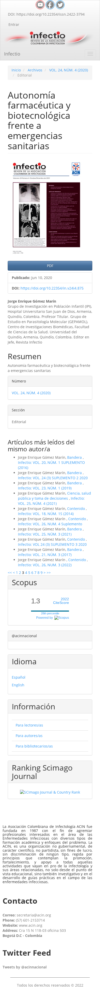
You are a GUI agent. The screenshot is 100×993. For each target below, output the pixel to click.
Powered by (45, 618)
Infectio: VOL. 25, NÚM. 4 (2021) (51, 501)
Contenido (76, 508)
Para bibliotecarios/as (34, 746)
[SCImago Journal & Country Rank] (50, 791)
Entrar (13, 24)
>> (49, 572)
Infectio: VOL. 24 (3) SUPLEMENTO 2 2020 (53, 477)
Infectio (12, 54)
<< (10, 572)
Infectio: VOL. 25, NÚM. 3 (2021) (45, 534)
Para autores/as (29, 735)
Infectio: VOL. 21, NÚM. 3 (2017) (45, 554)
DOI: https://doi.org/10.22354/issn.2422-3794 (46, 14)
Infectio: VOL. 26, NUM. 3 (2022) (45, 564)
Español (18, 677)
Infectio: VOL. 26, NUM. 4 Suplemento (50, 523)
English (18, 684)
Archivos (35, 70)
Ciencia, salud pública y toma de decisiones (54, 496)
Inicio (16, 70)
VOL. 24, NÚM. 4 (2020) (68, 70)
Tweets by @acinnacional (25, 967)
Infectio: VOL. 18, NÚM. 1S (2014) (46, 513)
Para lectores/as (29, 725)
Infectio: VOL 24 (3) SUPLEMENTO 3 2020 (52, 544)
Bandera (75, 457)
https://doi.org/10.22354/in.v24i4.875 (52, 288)
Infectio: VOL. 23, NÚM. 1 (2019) (45, 488)
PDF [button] (50, 265)
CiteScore (61, 601)
